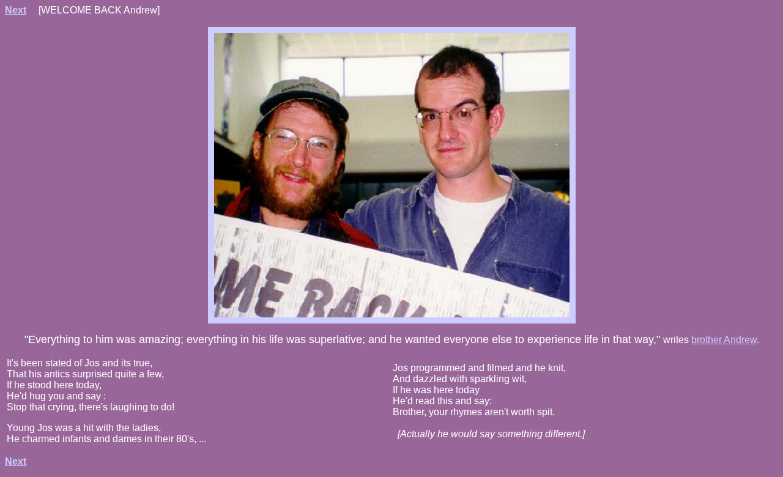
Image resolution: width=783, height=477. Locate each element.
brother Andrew (724, 340)
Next (15, 10)
